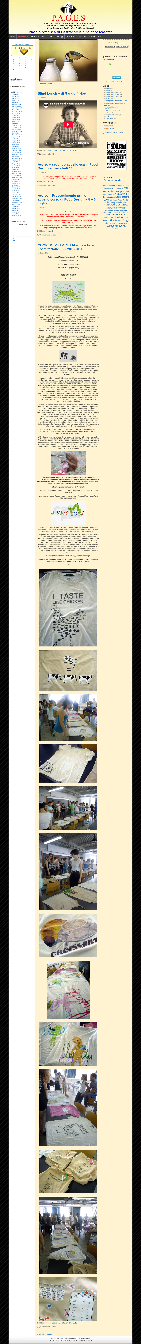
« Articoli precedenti (44, 84)
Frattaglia (109, 209)
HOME (12, 36)
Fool (126, 205)
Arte (113, 188)
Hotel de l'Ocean (110, 107)
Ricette (113, 220)
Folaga (120, 200)
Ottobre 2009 (16, 133)
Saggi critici (109, 118)
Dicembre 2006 (16, 196)
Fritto (120, 210)
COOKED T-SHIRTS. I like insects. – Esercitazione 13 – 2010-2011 (66, 247)
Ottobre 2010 (16, 110)
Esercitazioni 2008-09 (112, 96)
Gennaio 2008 (16, 173)
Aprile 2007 (15, 191)
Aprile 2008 (15, 167)
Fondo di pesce (115, 202)
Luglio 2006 (15, 206)
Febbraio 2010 (16, 125)
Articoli (111, 125)
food (106, 205)
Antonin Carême (116, 185)
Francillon (115, 207)
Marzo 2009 (15, 146)
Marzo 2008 (15, 169)
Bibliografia (120, 191)
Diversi (50, 182)
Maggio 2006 (16, 210)
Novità (107, 116)
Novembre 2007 (17, 177)
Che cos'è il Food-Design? (113, 82)
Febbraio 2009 (16, 148)
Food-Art (108, 98)
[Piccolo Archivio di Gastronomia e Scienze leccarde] (116, 74)
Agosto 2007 (16, 183)
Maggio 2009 (16, 142)
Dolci (126, 194)
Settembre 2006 (17, 202)
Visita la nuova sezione (22, 44)
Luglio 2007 (15, 185)
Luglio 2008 (15, 162)
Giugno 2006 (16, 208)
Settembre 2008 (17, 158)
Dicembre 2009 (16, 129)
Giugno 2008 (16, 164)
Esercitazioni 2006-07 (112, 92)
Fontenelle (123, 202)
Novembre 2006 (17, 198)
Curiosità (108, 88)
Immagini (122, 214)
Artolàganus (120, 188)
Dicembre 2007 (16, 175)
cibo (127, 192)
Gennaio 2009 (16, 150)
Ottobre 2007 (16, 179)
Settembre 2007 (17, 181)
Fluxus (114, 200)
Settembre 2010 (17, 112)
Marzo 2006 (15, 214)
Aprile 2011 (15, 100)
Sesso (125, 223)
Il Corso (107, 113)
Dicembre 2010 (16, 106)
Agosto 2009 (16, 137)
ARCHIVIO (35, 36)
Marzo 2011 (15, 102)
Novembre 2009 (17, 131)
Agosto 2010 (16, 114)
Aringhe (126, 185)
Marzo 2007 (15, 193)
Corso (112, 194)
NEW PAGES (23, 36)
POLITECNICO (55, 36)
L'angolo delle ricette (112, 114)
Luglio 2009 (15, 139)
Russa (120, 221)
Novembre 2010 (17, 108)
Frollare (124, 210)
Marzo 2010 (15, 123)
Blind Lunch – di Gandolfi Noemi (64, 93)
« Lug (14, 240)
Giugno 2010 (16, 117)
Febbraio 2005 (16, 216)
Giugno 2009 (16, 140)
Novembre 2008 (17, 154)
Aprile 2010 (15, 121)
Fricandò (123, 209)
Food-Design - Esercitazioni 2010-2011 (62, 150)
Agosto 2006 (16, 204)
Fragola (108, 207)
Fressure (116, 209)
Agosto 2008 (16, 160)
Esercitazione (109, 197)
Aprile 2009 (15, 144)
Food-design (116, 204)
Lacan (112, 218)
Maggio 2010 (16, 119)
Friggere (115, 210)
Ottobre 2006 (16, 200)
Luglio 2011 (15, 94)
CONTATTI (70, 36)
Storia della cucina (115, 225)
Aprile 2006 (15, 212)
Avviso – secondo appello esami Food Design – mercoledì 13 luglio (68, 166)
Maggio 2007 (16, 189)
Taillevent (116, 228)
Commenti (112, 128)
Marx (126, 218)
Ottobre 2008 (16, 156)
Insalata (106, 218)
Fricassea (108, 210)
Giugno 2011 (16, 96)
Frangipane (122, 207)
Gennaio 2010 (16, 127)
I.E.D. (44, 36)
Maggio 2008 (16, 166)
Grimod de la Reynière (111, 212)
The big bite (109, 109)
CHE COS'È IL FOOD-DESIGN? (89, 36)
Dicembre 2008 (16, 152)
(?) (115, 123)
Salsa (121, 223)
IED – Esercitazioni (111, 111)
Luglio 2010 (15, 115)
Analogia (106, 185)
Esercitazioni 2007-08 (112, 94)
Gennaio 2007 (16, 194)
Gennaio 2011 (16, 104)
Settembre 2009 (17, 135)
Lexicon (119, 217)
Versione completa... (113, 180)
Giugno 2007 (16, 187)
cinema (106, 194)
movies (106, 221)
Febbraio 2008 (16, 171)
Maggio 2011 (16, 98)
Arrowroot (107, 188)
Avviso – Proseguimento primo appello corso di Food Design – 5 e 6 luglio (67, 199)
